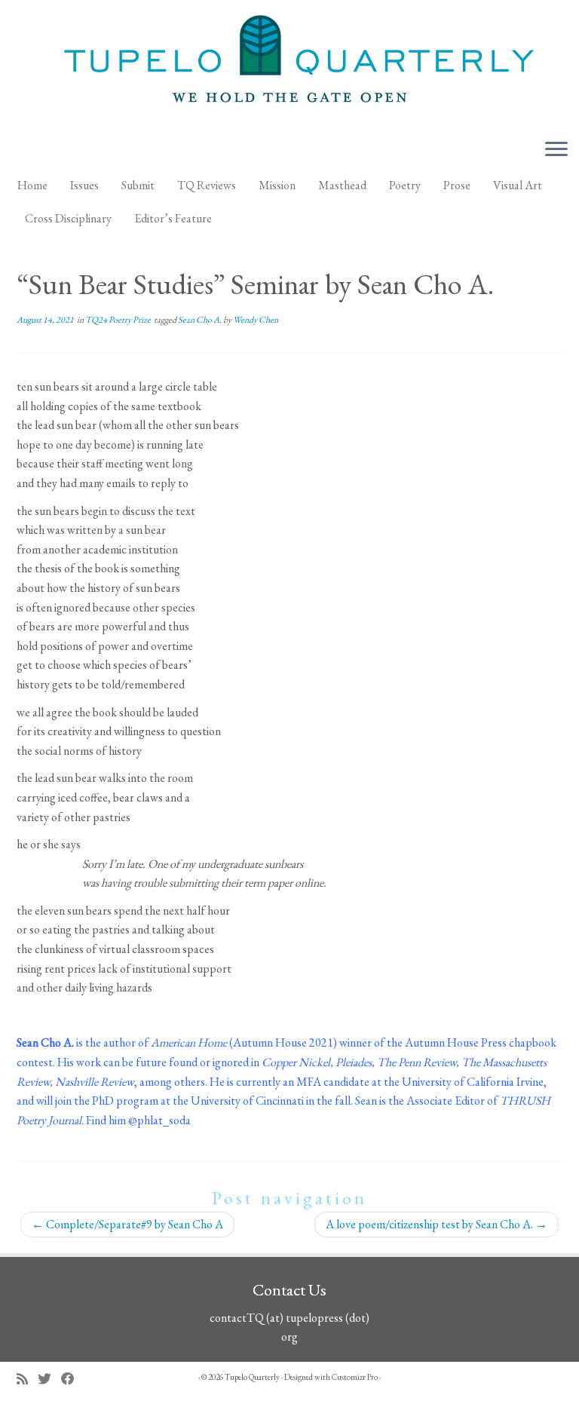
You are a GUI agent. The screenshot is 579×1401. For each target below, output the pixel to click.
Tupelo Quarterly (252, 1377)
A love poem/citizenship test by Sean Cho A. (436, 1224)
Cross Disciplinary (68, 218)
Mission (277, 185)
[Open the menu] (556, 150)
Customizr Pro (355, 1377)
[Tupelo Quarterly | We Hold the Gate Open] (289, 63)
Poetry (405, 185)
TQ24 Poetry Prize (118, 320)
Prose (456, 185)
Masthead (342, 185)
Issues (84, 185)
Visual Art (517, 185)
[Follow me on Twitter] (49, 1379)
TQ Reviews (206, 185)
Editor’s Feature (173, 218)
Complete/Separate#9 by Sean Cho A (127, 1224)
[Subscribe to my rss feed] (27, 1379)
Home (32, 185)
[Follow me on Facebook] (72, 1379)
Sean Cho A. (200, 320)
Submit (138, 185)
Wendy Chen (255, 320)
